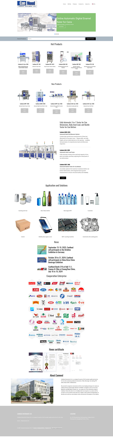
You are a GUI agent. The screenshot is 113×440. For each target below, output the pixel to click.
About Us (87, 4)
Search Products (90, 38)
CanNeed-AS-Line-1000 (23, 64)
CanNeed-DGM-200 (63, 64)
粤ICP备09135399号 (57, 428)
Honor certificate (56, 349)
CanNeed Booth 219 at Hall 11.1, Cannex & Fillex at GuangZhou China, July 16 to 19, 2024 (61, 269)
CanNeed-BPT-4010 (50, 64)
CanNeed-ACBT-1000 (65, 164)
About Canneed (56, 375)
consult (63, 177)
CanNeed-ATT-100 (36, 64)
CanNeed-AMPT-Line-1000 (56, 104)
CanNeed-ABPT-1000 (24, 104)
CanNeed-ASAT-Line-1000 (72, 104)
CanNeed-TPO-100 (90, 64)
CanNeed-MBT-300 (76, 64)
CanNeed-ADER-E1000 (40, 104)
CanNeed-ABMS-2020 (65, 132)
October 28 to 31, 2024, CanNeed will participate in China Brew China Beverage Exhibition (61, 259)
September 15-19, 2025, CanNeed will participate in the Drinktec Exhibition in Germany (60, 249)
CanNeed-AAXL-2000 (65, 150)
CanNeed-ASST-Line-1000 (88, 104)
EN (94, 4)
